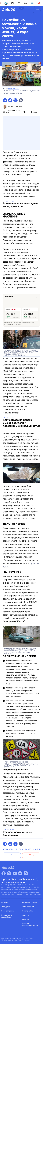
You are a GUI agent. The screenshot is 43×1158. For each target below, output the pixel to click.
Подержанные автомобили (6, 916)
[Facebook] (3, 873)
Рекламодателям (28, 907)
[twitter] (15, 100)
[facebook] (10, 100)
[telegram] (5, 100)
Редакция (25, 915)
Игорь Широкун (15, 107)
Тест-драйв (5, 907)
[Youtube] (15, 873)
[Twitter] (9, 873)
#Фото (28, 849)
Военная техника (7, 911)
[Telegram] (20, 873)
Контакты (25, 919)
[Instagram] (26, 873)
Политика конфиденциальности (30, 925)
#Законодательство (13, 849)
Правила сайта (27, 911)
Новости (4, 902)
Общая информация (29, 902)
